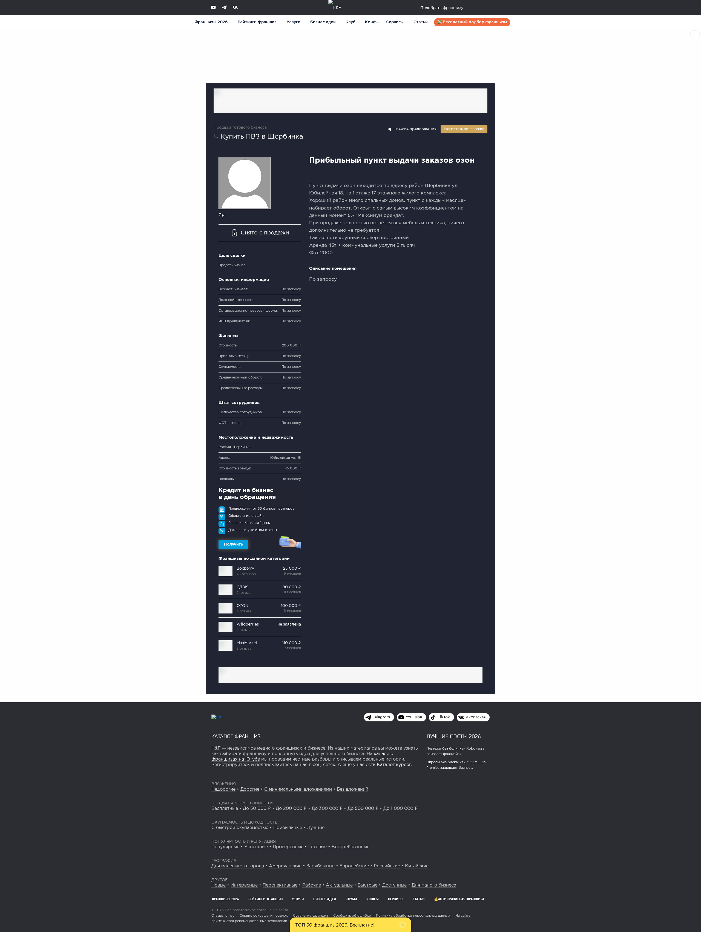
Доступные (394, 885)
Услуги (298, 899)
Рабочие (311, 885)
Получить (233, 544)
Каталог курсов (394, 765)
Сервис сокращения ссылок (264, 915)
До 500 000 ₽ (362, 809)
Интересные (244, 885)
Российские (387, 866)
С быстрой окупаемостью (239, 828)
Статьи (420, 22)
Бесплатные (224, 809)
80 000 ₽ (292, 587)
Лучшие (315, 828)
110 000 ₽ (291, 643)
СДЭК (242, 587)
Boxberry (245, 568)
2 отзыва (244, 630)
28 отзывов (246, 574)
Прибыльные (287, 828)
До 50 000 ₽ (257, 809)
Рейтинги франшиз (257, 22)
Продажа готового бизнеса (240, 127)
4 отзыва (244, 611)
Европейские (354, 866)
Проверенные (288, 847)
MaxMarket (247, 643)
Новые (218, 885)
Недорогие (223, 789)
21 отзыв (244, 592)
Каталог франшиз (236, 736)
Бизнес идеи (323, 22)
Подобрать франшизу (441, 8)
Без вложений (352, 789)
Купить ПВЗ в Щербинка (261, 137)
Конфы (372, 22)
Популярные (225, 847)
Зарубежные (320, 866)
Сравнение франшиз (310, 915)
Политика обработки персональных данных (413, 915)
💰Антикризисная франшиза (459, 899)
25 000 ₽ (292, 568)
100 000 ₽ (291, 605)
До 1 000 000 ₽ (400, 809)
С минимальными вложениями (298, 789)
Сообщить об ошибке (352, 915)
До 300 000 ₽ (327, 809)
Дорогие (249, 789)
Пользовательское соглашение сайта (256, 910)
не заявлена (289, 624)
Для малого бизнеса (434, 885)
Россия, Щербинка (235, 447)
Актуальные (339, 885)
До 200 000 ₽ (291, 809)
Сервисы (395, 22)
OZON (242, 605)
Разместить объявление (464, 129)
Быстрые (367, 885)
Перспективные (280, 885)
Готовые (317, 847)
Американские (285, 866)
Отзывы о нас (222, 915)
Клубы (352, 22)
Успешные (256, 847)
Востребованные (350, 847)
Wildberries (248, 624)
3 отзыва (244, 648)
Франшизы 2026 (211, 22)
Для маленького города (237, 866)
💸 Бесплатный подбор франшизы (472, 22)
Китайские (417, 866)
